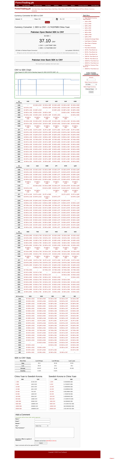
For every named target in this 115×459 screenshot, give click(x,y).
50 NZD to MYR (65, 215)
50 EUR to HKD (56, 238)
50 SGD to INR (75, 342)
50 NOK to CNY (47, 284)
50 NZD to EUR (37, 149)
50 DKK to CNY (47, 277)
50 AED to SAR (66, 112)
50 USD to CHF (64, 298)
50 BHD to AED (56, 137)
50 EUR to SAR (65, 107)
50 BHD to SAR (65, 137)
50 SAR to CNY (47, 245)
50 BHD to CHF (64, 328)
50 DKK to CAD (28, 212)
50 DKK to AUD (37, 212)
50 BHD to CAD (28, 203)
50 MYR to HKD (56, 262)
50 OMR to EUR (37, 126)
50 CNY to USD (28, 142)
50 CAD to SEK (53, 313)
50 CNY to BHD (28, 272)
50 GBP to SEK (53, 303)
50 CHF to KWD (75, 159)
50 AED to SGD (30, 306)
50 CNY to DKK (66, 272)
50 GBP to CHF (64, 303)
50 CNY (52, 394)
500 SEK (18, 399)
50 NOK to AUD (37, 220)
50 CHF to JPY (56, 225)
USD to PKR (68, 9)
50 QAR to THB (37, 265)
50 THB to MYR (65, 205)
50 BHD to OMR (47, 203)
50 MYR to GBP (47, 132)
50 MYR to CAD (28, 196)
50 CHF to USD (28, 159)
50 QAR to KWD (75, 134)
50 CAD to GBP (47, 121)
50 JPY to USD (28, 129)
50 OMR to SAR (65, 126)
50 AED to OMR (47, 177)
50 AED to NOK (41, 306)
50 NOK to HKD (56, 284)
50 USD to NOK (41, 298)
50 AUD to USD (28, 123)
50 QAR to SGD (30, 325)
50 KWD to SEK (52, 311)
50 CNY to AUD (37, 207)
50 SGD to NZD (75, 282)
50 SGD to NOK (41, 342)
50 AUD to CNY (47, 254)
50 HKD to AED (56, 144)
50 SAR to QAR (75, 179)
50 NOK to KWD (75, 154)
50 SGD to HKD (56, 282)
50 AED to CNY (47, 243)
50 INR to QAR (75, 227)
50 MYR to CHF (64, 323)
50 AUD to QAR (75, 188)
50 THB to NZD (75, 270)
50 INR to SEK (52, 352)
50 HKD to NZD (75, 274)
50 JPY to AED (56, 129)
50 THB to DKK (66, 270)
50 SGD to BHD (28, 282)
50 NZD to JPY (56, 215)
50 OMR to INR (75, 318)
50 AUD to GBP (47, 123)
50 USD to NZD (75, 235)
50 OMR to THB (37, 257)
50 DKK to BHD (28, 277)
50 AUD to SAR (66, 123)
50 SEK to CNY (47, 287)
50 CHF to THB (37, 289)
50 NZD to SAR (65, 149)
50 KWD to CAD (28, 182)
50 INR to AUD (37, 227)
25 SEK (18, 391)
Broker (86, 9)
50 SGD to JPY (56, 217)
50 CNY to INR (75, 332)
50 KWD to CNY (47, 248)
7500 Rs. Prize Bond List (91, 58)
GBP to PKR (88, 26)
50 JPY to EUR (37, 129)
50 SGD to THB (37, 282)
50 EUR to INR (75, 301)
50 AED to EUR (37, 112)
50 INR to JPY (56, 227)
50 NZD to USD (28, 149)
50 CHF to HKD (56, 289)
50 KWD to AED (56, 118)
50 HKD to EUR (37, 144)
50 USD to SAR (65, 105)
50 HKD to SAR (65, 144)
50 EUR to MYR (65, 172)
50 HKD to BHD (28, 274)
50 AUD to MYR (65, 188)
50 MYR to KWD (75, 132)
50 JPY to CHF (64, 320)
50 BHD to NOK (41, 328)
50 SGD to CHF (64, 342)
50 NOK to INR (75, 345)
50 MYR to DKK (66, 262)
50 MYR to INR (75, 323)
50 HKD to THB (37, 274)
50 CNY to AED (56, 142)
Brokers (73, 5)
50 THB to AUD (37, 205)
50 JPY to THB (37, 260)
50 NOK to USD (28, 154)
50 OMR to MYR (66, 191)
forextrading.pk (77, 97)
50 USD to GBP (47, 105)
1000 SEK (18, 401)
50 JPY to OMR (47, 194)
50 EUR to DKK (66, 238)
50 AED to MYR (66, 177)
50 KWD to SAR (65, 118)
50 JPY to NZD (75, 260)
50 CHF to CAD (28, 225)
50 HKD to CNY (47, 274)
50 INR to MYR (66, 227)
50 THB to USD (28, 139)
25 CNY (52, 391)
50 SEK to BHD (28, 287)
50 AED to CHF (64, 306)
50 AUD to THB (37, 254)
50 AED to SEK (53, 306)
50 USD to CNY (47, 235)
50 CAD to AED (56, 121)
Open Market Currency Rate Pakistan (90, 18)
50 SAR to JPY (56, 179)
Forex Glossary (95, 5)
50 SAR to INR (75, 308)
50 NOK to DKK (66, 284)
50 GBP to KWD (75, 110)
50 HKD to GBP (47, 144)
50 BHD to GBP (47, 137)
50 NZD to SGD (30, 340)
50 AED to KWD (75, 112)
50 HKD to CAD (28, 210)
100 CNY (52, 396)
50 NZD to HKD (56, 279)
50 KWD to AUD (37, 182)
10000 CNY (53, 406)
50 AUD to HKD (56, 254)
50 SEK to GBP (47, 156)
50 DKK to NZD (75, 277)
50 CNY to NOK (41, 332)
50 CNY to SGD (30, 332)
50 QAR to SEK (53, 325)
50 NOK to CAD (28, 220)
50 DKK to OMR (47, 212)
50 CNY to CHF (64, 332)
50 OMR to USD (28, 126)
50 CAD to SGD (30, 313)
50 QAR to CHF (64, 325)
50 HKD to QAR (75, 210)
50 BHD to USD (28, 137)
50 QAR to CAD (28, 200)
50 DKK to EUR (37, 147)
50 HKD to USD (28, 144)
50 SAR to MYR (65, 179)
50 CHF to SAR (65, 159)
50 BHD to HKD (56, 267)
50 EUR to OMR (47, 172)
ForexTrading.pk (24, 2)
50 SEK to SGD (30, 347)
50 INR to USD (28, 161)
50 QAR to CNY (47, 265)
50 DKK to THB (37, 277)
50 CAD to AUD (37, 185)
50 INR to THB (37, 292)
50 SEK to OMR (47, 222)
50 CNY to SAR (65, 142)
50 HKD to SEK (53, 335)
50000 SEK (19, 408)
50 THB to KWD (75, 139)
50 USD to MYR (65, 169)
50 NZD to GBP (47, 149)
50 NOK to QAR (75, 220)
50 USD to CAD (28, 169)
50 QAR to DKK (66, 265)
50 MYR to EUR (37, 132)
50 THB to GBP (47, 139)
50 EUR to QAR (75, 172)
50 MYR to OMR (47, 197)
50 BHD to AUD (37, 203)
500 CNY (52, 399)
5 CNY (51, 384)
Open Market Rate (37, 5)
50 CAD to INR (75, 313)
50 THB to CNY (47, 270)
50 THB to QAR (75, 205)
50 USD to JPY (56, 169)
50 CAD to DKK (66, 251)
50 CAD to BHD (28, 251)
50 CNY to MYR (65, 207)
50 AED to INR (74, 306)
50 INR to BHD (28, 292)
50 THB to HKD (56, 270)
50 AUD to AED (56, 123)
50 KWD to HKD (56, 248)
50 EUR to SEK (53, 301)
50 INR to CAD (28, 227)
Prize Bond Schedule (90, 47)
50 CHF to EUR (37, 159)
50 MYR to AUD (37, 196)
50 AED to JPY (56, 177)
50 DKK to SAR (66, 147)
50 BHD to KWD (75, 137)
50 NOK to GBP (47, 154)
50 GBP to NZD (75, 240)
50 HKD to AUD (37, 210)
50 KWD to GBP (47, 118)
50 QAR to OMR (47, 200)
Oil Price (81, 9)
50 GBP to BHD (28, 240)
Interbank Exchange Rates (92, 39)
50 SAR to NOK (41, 308)
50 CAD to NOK (41, 313)
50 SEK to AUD (37, 222)
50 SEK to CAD (28, 222)
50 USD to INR (75, 298)
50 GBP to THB (37, 240)
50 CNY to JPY (56, 207)
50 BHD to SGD (30, 328)
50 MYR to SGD (30, 323)
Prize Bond (48, 5)
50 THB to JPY (56, 205)
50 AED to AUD (37, 177)
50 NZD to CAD (28, 215)
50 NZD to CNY (47, 279)
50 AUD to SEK (53, 315)
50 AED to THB (37, 243)
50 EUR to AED (56, 107)
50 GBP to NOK (41, 303)
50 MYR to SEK (52, 323)
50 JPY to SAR (65, 129)
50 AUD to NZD (75, 254)
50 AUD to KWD (75, 123)
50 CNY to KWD (75, 142)
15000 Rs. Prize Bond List (91, 60)
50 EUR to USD (28, 107)
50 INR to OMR (47, 227)
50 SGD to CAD (28, 217)
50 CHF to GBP (47, 159)
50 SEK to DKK (66, 287)
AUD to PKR (88, 30)
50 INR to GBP (47, 161)
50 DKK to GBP (47, 147)
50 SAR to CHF (64, 308)
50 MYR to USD (28, 132)
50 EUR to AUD (37, 172)
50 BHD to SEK (53, 328)
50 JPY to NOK (42, 320)
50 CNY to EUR (37, 142)
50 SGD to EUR (37, 151)
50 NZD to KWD (75, 149)
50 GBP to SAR (65, 110)
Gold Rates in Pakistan (91, 41)
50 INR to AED (56, 161)
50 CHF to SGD (30, 350)
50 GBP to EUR (37, 110)
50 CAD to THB (37, 251)
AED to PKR (88, 32)
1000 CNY (52, 401)
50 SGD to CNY (47, 282)
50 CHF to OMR (47, 225)
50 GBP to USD (28, 110)
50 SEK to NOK (41, 347)
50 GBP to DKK (66, 240)
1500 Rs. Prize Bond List (91, 56)
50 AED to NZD (75, 243)
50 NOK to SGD (30, 345)
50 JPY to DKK (66, 260)
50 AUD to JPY (56, 188)
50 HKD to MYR (65, 210)
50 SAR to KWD (75, 115)
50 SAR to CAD (28, 179)
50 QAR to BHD (28, 265)
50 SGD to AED (56, 151)
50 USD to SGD (30, 298)
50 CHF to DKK (66, 289)
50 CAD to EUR (37, 121)
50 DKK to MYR (65, 212)
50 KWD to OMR (47, 182)
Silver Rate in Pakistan (91, 43)
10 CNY (52, 386)
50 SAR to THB (37, 245)
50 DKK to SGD (30, 337)
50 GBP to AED (56, 110)
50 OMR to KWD (75, 126)
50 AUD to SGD (30, 315)
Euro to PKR (88, 23)
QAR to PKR (88, 36)
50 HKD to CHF (64, 335)
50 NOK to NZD (75, 284)
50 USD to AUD (37, 169)
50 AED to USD (28, 112)
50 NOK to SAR (65, 154)
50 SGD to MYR (65, 217)
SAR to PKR (88, 28)
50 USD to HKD (56, 235)
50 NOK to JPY (56, 220)
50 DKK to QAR (75, 212)
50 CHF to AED (56, 159)
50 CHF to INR (75, 350)
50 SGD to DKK (66, 282)
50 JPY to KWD (75, 129)
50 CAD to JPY (56, 185)
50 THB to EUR (37, 139)
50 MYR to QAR (75, 196)
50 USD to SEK (53, 298)
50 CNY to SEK (53, 332)
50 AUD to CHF (64, 315)
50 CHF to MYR (65, 225)
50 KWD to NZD (75, 248)
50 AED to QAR (75, 177)
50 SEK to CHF (64, 347)
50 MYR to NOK (41, 323)
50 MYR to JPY (56, 196)
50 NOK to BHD (28, 284)
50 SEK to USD (28, 156)
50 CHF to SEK (53, 350)
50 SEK (18, 394)
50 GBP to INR (75, 303)
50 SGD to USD (28, 151)
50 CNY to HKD (56, 272)
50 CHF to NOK (41, 350)
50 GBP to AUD (37, 174)
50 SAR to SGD (30, 308)
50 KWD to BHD (28, 248)
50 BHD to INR (75, 328)
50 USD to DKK (66, 235)
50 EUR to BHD (28, 238)
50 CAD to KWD (75, 121)
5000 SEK (18, 403)
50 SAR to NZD (75, 245)
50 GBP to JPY (56, 174)
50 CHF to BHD (28, 289)
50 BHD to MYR (65, 203)
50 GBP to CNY (47, 240)
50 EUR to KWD (75, 107)
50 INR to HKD (56, 292)
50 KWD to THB (37, 248)
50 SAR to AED (56, 115)
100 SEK (18, 396)
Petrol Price (65, 5)
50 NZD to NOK (41, 340)
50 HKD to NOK (41, 335)
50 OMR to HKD (56, 257)
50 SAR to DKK (66, 245)
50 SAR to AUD (37, 179)
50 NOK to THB (37, 284)
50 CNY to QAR (75, 207)
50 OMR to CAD (28, 191)
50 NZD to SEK (53, 340)
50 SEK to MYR (66, 222)
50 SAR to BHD (28, 245)
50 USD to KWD (75, 105)
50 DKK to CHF (64, 337)
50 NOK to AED (56, 154)
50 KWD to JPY (56, 182)
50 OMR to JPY (56, 191)
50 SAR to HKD (56, 245)
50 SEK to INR (74, 347)
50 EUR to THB (37, 238)
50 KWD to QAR (75, 182)
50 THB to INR (75, 330)
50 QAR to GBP (47, 134)
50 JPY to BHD (28, 260)
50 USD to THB (37, 235)
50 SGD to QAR (75, 217)
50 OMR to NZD (75, 257)
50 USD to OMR (47, 169)
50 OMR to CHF (63, 318)
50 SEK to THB (37, 287)
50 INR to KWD (75, 161)
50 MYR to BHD (28, 262)
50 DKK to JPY (56, 212)
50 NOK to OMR (47, 220)
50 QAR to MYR (65, 200)
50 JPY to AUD (37, 194)
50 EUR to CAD (28, 172)
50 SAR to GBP (47, 115)
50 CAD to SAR (65, 121)
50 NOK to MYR (65, 220)
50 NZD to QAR (75, 215)
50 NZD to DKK (66, 279)
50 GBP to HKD (56, 240)
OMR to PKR (88, 34)
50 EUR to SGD (30, 301)
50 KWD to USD (28, 118)
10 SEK (18, 386)
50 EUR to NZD (75, 238)
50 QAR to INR (75, 325)
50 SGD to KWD (75, 151)
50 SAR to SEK (53, 308)
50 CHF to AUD (37, 225)
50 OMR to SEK (52, 318)
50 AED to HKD (56, 243)
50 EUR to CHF (64, 301)
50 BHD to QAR (75, 203)
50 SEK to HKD (56, 287)
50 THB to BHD (28, 270)
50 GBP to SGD (30, 303)
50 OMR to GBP (47, 126)
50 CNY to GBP (47, 142)
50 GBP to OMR (47, 174)
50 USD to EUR (37, 105)
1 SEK (17, 381)
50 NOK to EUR (37, 154)
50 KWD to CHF (63, 311)
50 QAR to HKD (56, 265)
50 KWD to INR (75, 311)
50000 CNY (53, 408)
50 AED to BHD (28, 243)
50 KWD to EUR (37, 118)
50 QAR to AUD (37, 200)
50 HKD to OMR (47, 210)
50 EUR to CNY (47, 238)
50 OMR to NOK (41, 318)
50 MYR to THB (37, 262)
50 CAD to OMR (47, 185)
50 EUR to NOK (41, 301)
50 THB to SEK (53, 330)
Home (17, 5)
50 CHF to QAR (75, 225)
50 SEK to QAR (75, 222)
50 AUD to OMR (47, 188)
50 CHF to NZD (75, 289)
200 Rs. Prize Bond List (91, 52)
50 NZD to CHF (64, 340)
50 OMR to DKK (66, 257)
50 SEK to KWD (75, 156)
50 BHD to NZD (75, 267)
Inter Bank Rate (26, 5)
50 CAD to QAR (75, 185)
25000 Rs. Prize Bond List (91, 63)
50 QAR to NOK (41, 325)
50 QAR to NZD (75, 265)
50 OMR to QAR (75, 191)
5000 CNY (52, 403)
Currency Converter (83, 5)
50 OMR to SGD (30, 318)
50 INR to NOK (41, 352)
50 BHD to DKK (66, 267)
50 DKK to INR (75, 337)
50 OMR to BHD (28, 257)
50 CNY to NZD (75, 272)
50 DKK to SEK (53, 337)
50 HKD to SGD (30, 335)
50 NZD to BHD (28, 279)
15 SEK (18, 389)
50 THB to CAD (28, 205)
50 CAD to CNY (47, 251)
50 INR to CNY (47, 292)
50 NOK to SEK (53, 345)
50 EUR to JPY (56, 172)
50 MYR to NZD (75, 262)
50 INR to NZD (75, 292)
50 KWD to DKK (66, 248)
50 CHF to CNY (47, 289)
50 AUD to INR (75, 315)
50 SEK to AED (56, 156)
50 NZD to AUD (37, 215)
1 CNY (51, 381)
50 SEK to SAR (66, 156)
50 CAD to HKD (56, 251)
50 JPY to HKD (56, 260)
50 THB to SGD (30, 330)
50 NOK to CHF (64, 345)
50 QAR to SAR (65, 134)
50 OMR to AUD (37, 191)
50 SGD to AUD (37, 217)
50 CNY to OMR (47, 207)
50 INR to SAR (65, 161)
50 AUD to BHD (28, 254)
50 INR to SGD (30, 352)
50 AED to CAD (28, 177)
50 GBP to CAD (28, 174)
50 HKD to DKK (66, 274)
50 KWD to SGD (30, 311)
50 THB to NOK (41, 330)
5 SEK (17, 384)
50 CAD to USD (28, 121)
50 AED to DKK (66, 243)
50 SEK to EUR (37, 156)
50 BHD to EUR (37, 137)
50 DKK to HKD (56, 277)
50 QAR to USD (28, 134)
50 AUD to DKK (66, 254)
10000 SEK (19, 406)
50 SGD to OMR (47, 217)
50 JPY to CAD (28, 194)
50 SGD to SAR (65, 151)
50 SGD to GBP (47, 151)
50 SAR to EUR (37, 115)
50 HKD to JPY (56, 210)
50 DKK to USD (28, 147)
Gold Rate (56, 5)
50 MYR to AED (56, 132)
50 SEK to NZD (75, 287)
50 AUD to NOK (41, 315)
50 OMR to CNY (47, 257)
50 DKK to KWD (75, 147)
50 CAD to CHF (64, 313)
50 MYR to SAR (65, 132)
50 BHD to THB (37, 267)
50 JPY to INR (74, 320)
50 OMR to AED (56, 126)
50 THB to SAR (66, 139)
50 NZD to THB (37, 279)
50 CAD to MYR (65, 185)
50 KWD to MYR (66, 182)
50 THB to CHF (64, 330)
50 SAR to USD (28, 115)
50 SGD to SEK (53, 342)
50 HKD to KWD (75, 144)
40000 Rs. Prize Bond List (91, 68)
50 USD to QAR (75, 169)
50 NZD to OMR (47, 215)
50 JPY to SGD (30, 320)
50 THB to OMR (47, 205)
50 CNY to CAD (28, 207)
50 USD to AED (56, 105)
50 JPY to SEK (52, 320)
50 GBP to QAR (75, 174)
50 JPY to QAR (75, 194)
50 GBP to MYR (65, 174)
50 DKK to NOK (41, 337)
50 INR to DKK (66, 292)
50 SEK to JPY (56, 222)
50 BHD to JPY (56, 203)
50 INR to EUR (37, 161)
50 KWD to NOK (41, 311)
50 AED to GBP (47, 112)
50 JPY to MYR (66, 194)
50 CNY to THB (37, 272)
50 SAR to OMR (47, 179)
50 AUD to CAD (28, 188)
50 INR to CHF (64, 352)
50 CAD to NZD (75, 251)
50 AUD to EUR (37, 123)
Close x (112, 458)
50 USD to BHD (28, 235)
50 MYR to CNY (47, 262)
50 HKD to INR (75, 335)
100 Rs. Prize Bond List (91, 50)
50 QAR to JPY (56, 200)
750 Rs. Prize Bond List (91, 54)
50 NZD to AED (56, 149)
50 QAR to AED (56, 134)
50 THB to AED (56, 139)
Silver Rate (61, 9)
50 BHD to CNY (47, 267)
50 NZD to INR (75, 340)
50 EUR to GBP (47, 107)
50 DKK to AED (56, 147)
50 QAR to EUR (37, 134)
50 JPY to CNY (47, 260)
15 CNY (52, 389)
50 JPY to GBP (47, 129)
